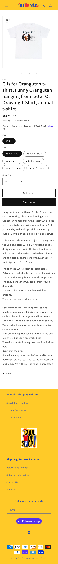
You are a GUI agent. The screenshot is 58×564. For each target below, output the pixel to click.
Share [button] (9, 373)
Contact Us (12, 482)
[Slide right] (36, 73)
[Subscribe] (47, 510)
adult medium (35, 153)
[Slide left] (21, 73)
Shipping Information (17, 475)
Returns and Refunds (17, 467)
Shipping (6, 120)
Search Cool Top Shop (18, 403)
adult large (12, 160)
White (9, 141)
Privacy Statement (16, 410)
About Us (11, 489)
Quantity (6, 175)
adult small (12, 153)
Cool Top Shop (24, 558)
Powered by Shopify (38, 558)
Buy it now (29, 202)
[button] (6, 5)
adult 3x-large (37, 168)
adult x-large (33, 160)
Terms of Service (15, 417)
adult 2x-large (13, 168)
